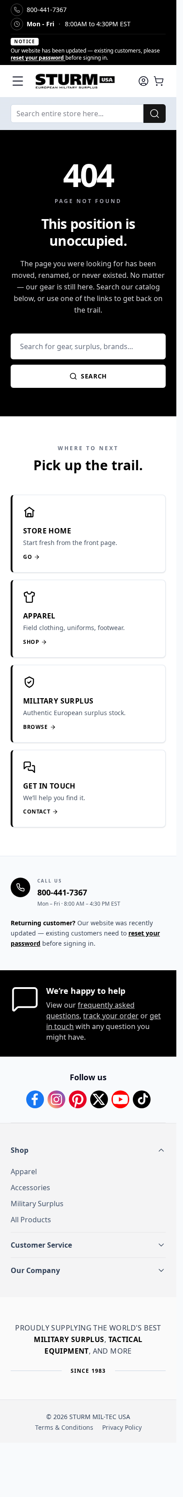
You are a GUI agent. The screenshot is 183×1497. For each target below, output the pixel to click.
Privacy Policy (122, 1427)
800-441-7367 (62, 892)
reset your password (38, 57)
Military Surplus (37, 1203)
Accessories (30, 1187)
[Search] (154, 113)
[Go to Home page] (80, 81)
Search (94, 376)
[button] (88, 1150)
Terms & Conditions (64, 1427)
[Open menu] (18, 81)
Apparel (24, 1171)
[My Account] (143, 81)
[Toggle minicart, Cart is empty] (158, 81)
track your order (111, 1016)
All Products (31, 1219)
